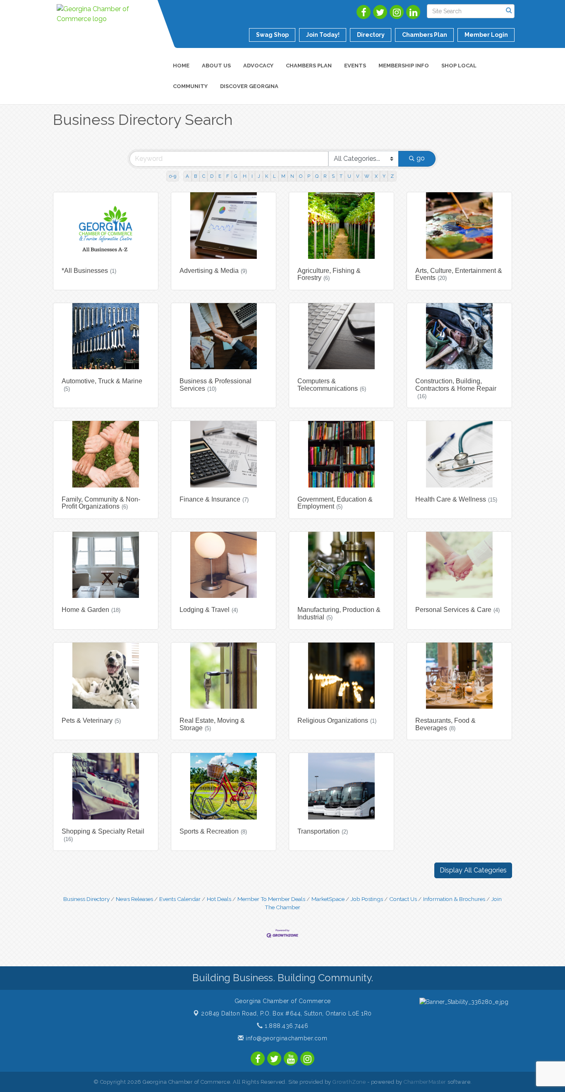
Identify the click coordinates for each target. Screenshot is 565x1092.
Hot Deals (219, 899)
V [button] (357, 176)
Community (190, 86)
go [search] (421, 158)
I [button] (252, 176)
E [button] (219, 176)
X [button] (376, 176)
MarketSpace (328, 899)
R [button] (324, 176)
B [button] (195, 176)
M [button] (283, 176)
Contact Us (403, 899)
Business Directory (86, 899)
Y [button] (384, 176)
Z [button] (392, 176)
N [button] (292, 176)
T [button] (341, 176)
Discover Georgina (249, 86)
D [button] (211, 176)
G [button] (235, 176)
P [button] (308, 176)
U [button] (349, 176)
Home (181, 65)
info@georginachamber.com (285, 1038)
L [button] (274, 176)
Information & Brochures (454, 899)
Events (355, 65)
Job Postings (367, 899)
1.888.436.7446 (285, 1026)
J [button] (259, 176)
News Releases (134, 899)
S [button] (333, 176)
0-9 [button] (172, 176)
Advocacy (258, 65)
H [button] (245, 176)
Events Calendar (180, 899)
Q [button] (316, 176)
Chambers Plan (309, 65)
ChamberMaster (425, 1082)
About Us (216, 65)
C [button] (203, 176)
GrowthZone (349, 1082)
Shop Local (458, 65)
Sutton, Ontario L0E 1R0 (286, 1013)
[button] (473, 870)
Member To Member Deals (271, 899)
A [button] (187, 176)
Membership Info (403, 65)
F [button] (227, 176)
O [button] (300, 176)
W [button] (366, 176)
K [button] (266, 176)
